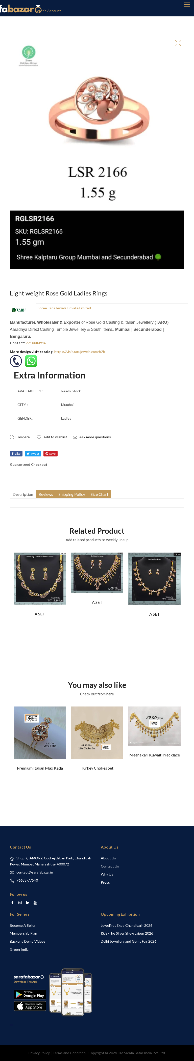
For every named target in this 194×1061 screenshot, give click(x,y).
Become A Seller (23, 925)
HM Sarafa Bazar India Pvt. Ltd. (142, 1053)
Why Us (107, 874)
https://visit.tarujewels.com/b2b (79, 351)
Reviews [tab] (46, 494)
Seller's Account (48, 11)
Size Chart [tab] (99, 494)
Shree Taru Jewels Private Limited (64, 308)
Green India (19, 949)
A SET (40, 613)
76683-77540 (27, 880)
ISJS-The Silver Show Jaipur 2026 (127, 933)
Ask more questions (95, 437)
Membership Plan (23, 933)
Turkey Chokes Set (97, 768)
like (17, 453)
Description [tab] (23, 494)
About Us (108, 858)
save (52, 453)
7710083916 (36, 343)
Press (105, 882)
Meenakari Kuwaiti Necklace (154, 754)
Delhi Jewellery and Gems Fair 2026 (128, 941)
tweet (35, 453)
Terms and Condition (69, 1053)
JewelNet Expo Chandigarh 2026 (126, 925)
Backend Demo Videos (27, 941)
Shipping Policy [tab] (72, 494)
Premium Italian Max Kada (40, 768)
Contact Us (110, 866)
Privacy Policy (39, 1053)
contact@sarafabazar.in (34, 872)
